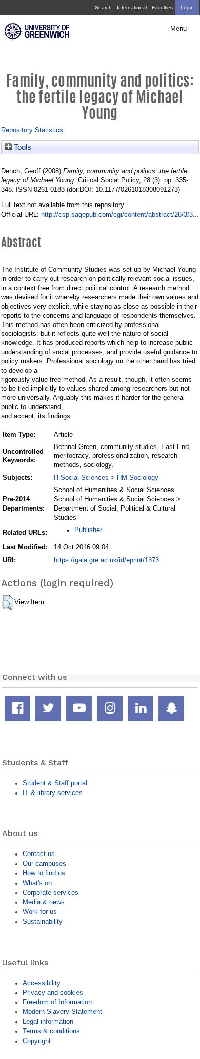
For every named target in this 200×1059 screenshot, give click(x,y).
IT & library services (53, 793)
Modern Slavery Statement (62, 1011)
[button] (7, 602)
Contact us (39, 854)
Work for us (40, 911)
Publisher (88, 530)
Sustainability (43, 921)
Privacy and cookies (53, 992)
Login (187, 7)
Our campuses (44, 863)
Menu (178, 28)
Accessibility (42, 983)
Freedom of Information (57, 1002)
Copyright (37, 1041)
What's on (37, 883)
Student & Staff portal (55, 783)
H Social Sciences (81, 477)
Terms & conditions (51, 1031)
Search (103, 7)
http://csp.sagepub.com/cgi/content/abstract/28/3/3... (120, 214)
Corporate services (50, 893)
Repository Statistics (32, 130)
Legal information (48, 1021)
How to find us (44, 873)
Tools (21, 147)
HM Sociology (137, 477)
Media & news (44, 902)
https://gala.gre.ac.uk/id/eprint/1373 (106, 560)
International (132, 7)
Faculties (162, 7)
